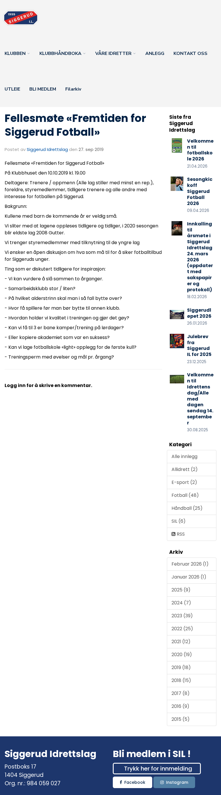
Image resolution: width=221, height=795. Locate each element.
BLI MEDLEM (42, 89)
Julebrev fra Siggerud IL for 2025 (199, 345)
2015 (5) (181, 719)
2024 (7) (181, 602)
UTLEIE (12, 89)
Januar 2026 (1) (189, 577)
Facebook (134, 782)
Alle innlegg (184, 456)
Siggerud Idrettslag (47, 149)
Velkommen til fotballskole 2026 (200, 150)
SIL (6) (179, 521)
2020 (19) (182, 654)
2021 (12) (181, 641)
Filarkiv (73, 89)
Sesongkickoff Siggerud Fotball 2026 (199, 191)
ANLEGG (154, 53)
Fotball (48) (185, 495)
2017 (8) (181, 693)
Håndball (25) (187, 508)
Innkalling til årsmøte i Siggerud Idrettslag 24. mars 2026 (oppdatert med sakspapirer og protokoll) (200, 257)
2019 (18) (181, 667)
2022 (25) (182, 628)
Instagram (177, 782)
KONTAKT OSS (190, 53)
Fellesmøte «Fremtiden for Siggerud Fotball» (75, 125)
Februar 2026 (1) (190, 564)
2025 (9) (181, 590)
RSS (180, 534)
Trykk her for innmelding (158, 769)
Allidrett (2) (185, 469)
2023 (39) (182, 615)
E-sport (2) (184, 482)
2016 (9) (180, 706)
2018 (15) (181, 680)
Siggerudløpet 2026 (199, 313)
